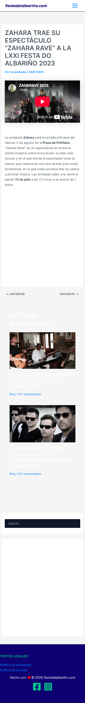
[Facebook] (36, 686)
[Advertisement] (42, 234)
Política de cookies (13, 670)
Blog (12, 394)
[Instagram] (48, 686)
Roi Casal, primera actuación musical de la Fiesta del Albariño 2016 (42, 380)
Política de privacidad (15, 665)
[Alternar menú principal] (75, 5)
